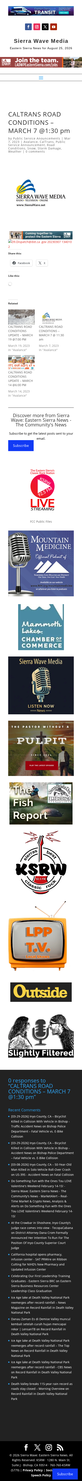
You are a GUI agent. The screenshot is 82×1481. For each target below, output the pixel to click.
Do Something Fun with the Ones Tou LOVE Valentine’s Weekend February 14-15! (42, 1211)
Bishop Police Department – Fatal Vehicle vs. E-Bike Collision (38, 1131)
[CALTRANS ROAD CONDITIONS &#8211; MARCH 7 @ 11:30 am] (52, 317)
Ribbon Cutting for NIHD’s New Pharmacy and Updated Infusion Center (39, 1264)
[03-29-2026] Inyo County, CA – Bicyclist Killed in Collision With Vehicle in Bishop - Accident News (40, 1148)
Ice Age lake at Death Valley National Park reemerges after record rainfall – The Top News (40, 1346)
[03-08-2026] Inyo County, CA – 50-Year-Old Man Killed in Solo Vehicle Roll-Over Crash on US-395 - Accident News (41, 1169)
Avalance (31, 142)
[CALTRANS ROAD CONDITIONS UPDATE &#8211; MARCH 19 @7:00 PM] (21, 317)
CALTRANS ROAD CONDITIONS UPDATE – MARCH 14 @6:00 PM (20, 378)
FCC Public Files (41, 521)
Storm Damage (49, 148)
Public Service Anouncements (36, 138)
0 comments (35, 151)
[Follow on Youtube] (53, 26)
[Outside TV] (41, 1001)
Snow (31, 148)
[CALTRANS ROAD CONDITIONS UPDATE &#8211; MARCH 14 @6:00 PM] (21, 362)
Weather (15, 151)
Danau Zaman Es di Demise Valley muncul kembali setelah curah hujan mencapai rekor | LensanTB (40, 1324)
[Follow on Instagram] (36, 26)
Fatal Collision (64, 1175)
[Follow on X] (45, 26)
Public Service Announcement (37, 143)
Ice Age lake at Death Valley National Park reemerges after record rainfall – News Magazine (40, 1302)
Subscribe (21, 445)
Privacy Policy (33, 1470)
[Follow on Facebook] (28, 26)
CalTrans (47, 142)
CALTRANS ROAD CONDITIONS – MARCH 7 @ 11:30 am (51, 333)
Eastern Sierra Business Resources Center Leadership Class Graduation (41, 1286)
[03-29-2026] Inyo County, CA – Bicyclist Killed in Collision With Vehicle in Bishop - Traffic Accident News (40, 1121)
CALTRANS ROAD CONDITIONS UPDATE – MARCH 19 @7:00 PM (20, 333)
